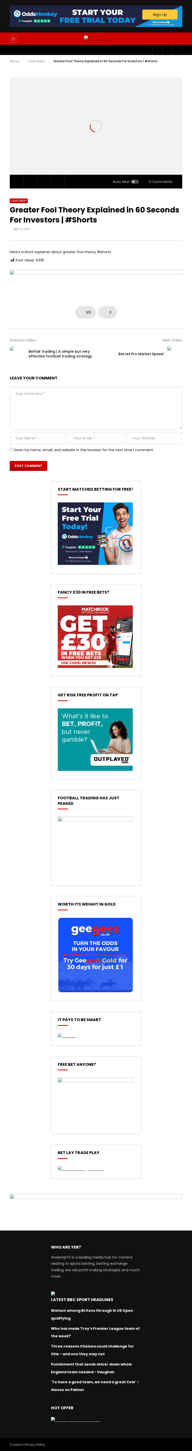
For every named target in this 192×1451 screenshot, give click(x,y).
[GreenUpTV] (96, 38)
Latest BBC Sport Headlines (82, 1300)
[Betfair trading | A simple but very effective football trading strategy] (17, 353)
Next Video (172, 340)
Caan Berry (36, 61)
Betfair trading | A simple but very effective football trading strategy (60, 354)
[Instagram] (177, 50)
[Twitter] (167, 50)
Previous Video (23, 340)
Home (14, 61)
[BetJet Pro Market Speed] (174, 353)
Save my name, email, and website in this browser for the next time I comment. (84, 449)
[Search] (176, 38)
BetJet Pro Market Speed (141, 353)
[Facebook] (157, 50)
